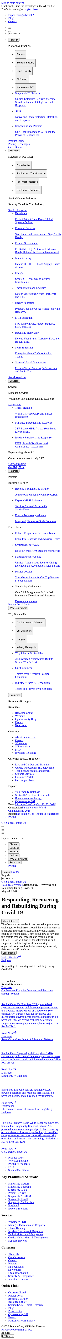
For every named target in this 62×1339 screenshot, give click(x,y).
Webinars (18, 884)
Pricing (12, 816)
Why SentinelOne (18, 608)
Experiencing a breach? (21, 15)
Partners (14, 471)
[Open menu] (2, 826)
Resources (15, 695)
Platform (14, 39)
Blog (11, 18)
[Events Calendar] (9, 31)
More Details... (10, 921)
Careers (12, 21)
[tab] (20, 54)
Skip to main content (12, 2)
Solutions (14, 150)
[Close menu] (2, 829)
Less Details (9, 952)
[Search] (9, 28)
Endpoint (6, 960)
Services (14, 381)
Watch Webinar (9, 957)
